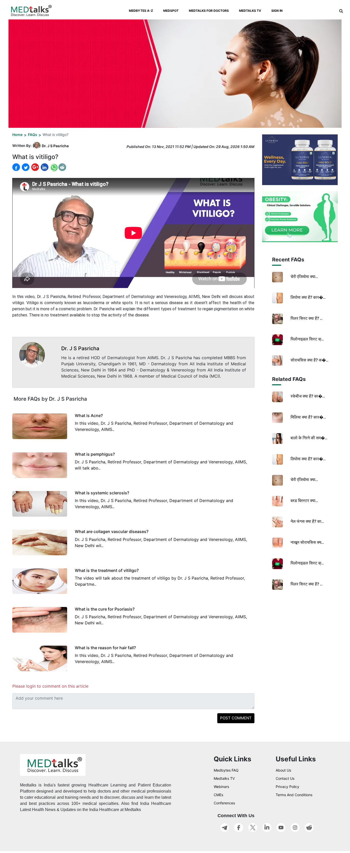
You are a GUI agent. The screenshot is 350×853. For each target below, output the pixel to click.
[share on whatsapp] (53, 167)
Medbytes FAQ (226, 770)
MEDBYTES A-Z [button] (141, 11)
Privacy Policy (287, 786)
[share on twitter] (25, 167)
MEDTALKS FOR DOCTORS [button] (209, 11)
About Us (283, 770)
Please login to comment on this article (50, 686)
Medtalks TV (224, 778)
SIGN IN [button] (277, 11)
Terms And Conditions (294, 795)
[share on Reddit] (62, 167)
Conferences (224, 803)
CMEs (218, 795)
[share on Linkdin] (44, 167)
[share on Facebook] (16, 167)
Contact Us (285, 778)
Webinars (221, 786)
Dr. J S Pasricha (55, 146)
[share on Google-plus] (34, 167)
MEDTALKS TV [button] (250, 11)
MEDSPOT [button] (171, 11)
